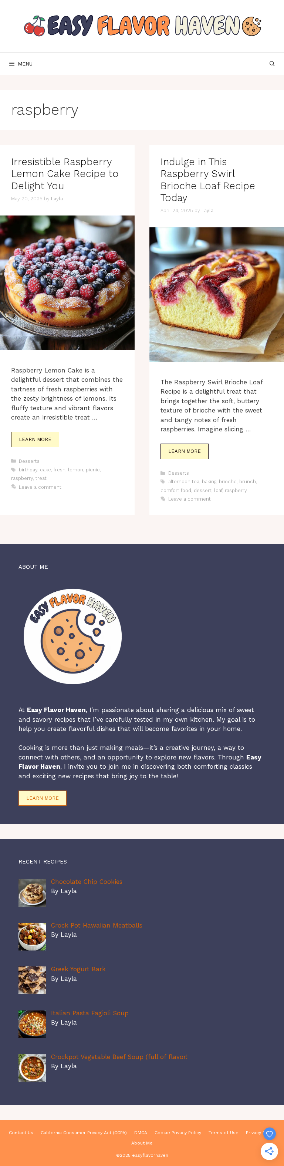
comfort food (175, 490)
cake (45, 469)
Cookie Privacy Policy (178, 1132)
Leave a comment (40, 487)
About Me (142, 1143)
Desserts (29, 461)
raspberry (22, 478)
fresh (59, 469)
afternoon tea (183, 481)
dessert (203, 490)
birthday (28, 469)
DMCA (140, 1132)
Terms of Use (224, 1132)
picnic (93, 469)
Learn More (35, 439)
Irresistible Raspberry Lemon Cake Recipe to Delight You (65, 174)
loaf (218, 490)
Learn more (42, 798)
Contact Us (21, 1132)
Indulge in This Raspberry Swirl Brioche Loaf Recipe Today (207, 180)
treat (41, 478)
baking (209, 481)
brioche (228, 481)
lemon (75, 469)
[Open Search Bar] (272, 64)
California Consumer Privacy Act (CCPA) (84, 1132)
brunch (247, 481)
